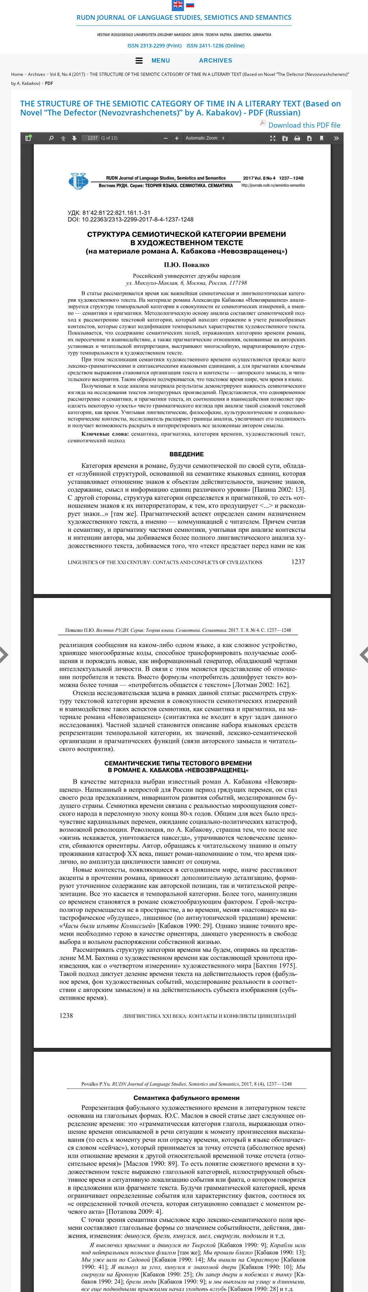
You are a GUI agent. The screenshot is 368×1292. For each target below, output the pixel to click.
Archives (216, 61)
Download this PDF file (304, 125)
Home (17, 74)
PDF (49, 83)
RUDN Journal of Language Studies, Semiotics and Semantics (184, 25)
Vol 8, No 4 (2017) (67, 74)
